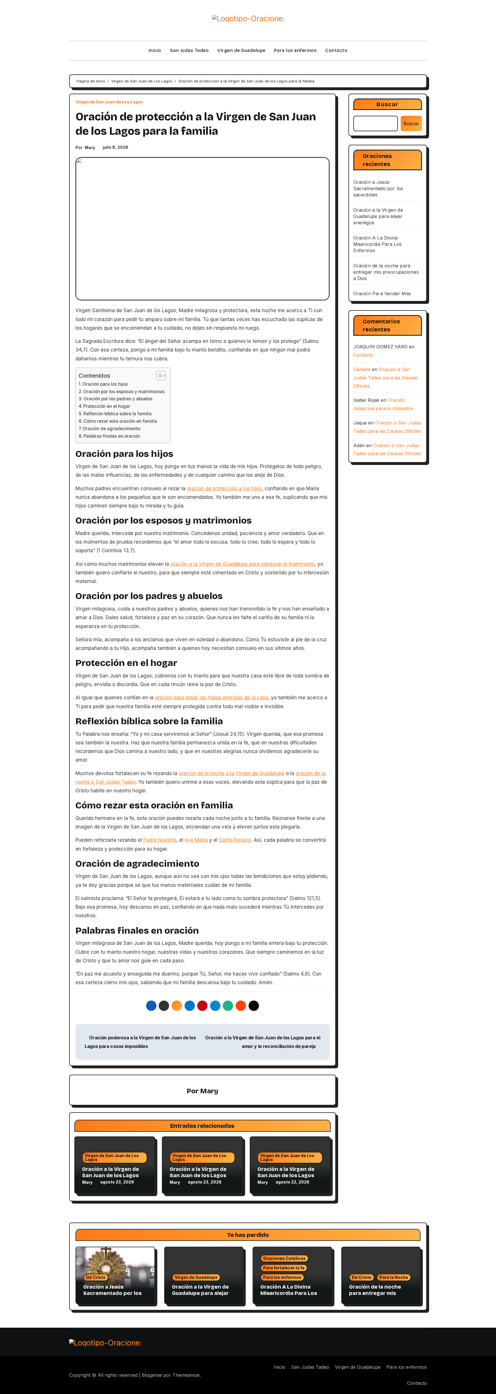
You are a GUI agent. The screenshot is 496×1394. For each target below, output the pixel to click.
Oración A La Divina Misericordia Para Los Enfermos (377, 244)
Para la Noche (393, 1277)
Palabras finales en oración (112, 436)
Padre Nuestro (159, 840)
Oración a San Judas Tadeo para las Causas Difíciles (385, 377)
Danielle (362, 369)
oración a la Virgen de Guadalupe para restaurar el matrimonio (242, 564)
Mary (90, 147)
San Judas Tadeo (189, 50)
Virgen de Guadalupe (241, 50)
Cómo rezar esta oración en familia (120, 421)
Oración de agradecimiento (111, 428)
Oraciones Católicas (284, 1258)
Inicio (155, 50)
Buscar (387, 104)
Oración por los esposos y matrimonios (123, 391)
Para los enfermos (295, 50)
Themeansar (186, 1375)
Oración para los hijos (105, 384)
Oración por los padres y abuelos (118, 398)
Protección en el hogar (106, 406)
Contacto (336, 50)
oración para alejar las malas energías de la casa (211, 697)
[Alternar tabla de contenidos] (158, 376)
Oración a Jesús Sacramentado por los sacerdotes (378, 188)
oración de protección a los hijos (224, 488)
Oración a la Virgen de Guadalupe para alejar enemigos (378, 216)
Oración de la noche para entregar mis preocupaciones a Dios (386, 272)
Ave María (196, 840)
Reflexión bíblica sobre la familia (118, 413)
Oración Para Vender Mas (382, 293)
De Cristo (96, 1277)
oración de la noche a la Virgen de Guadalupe (231, 773)
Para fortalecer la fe (284, 1267)
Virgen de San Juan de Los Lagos (109, 102)
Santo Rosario (235, 840)
